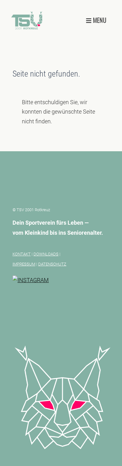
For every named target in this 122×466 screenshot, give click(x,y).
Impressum (24, 264)
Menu (98, 20)
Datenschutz (52, 264)
